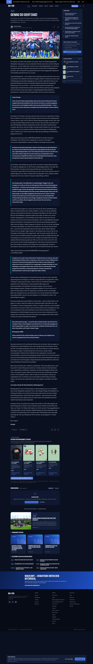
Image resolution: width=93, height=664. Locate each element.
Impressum (72, 599)
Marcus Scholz (17, 26)
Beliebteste (51, 488)
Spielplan (54, 617)
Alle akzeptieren (80, 659)
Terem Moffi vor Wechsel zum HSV (21, 1)
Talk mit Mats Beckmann (57, 601)
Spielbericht (34, 6)
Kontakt (71, 606)
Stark (15, 429)
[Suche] (80, 6)
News (10, 1)
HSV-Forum (55, 604)
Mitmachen (74, 6)
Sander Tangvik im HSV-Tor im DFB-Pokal (65, 1)
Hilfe (71, 595)
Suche (53, 623)
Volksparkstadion (56, 619)
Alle (83, 1)
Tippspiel (57, 6)
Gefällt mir (24, 429)
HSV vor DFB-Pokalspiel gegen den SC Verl (42, 1)
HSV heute (54, 595)
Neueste (56, 488)
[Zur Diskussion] (54, 27)
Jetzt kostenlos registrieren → (32, 585)
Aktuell (28, 6)
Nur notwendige (69, 659)
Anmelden (42, 502)
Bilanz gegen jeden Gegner (58, 599)
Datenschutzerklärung (12, 661)
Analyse (46, 6)
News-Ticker (55, 612)
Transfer (41, 6)
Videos (53, 608)
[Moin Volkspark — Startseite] (11, 6)
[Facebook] (12, 602)
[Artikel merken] (58, 27)
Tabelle (53, 614)
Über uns (54, 621)
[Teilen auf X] (52, 429)
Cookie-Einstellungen (74, 604)
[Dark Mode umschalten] (83, 6)
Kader (53, 597)
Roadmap (72, 597)
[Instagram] (9, 602)
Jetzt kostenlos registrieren (32, 502)
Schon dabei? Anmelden (72, 53)
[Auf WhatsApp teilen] (55, 429)
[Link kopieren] (58, 429)
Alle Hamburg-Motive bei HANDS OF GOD (22, 478)
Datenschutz (72, 601)
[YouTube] (16, 602)
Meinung (51, 6)
